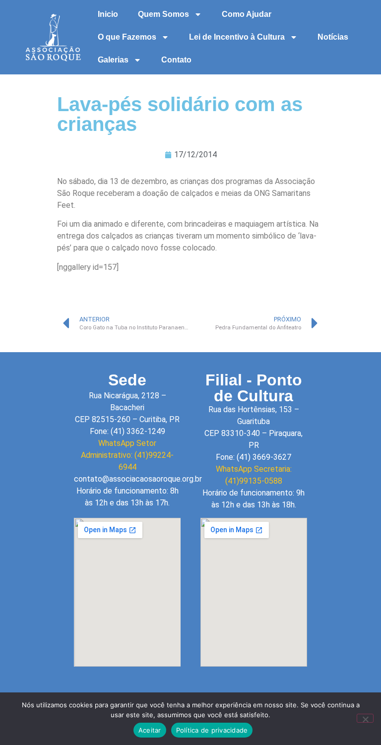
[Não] (365, 718)
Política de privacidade (212, 730)
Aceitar (149, 730)
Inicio (108, 14)
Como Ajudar (246, 14)
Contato (176, 60)
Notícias (333, 37)
